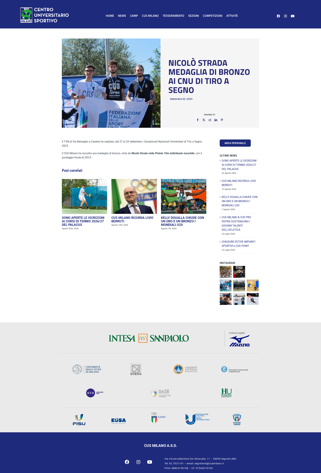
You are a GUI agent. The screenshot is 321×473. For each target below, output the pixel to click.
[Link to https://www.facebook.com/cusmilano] (278, 16)
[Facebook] (198, 120)
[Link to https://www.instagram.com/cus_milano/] (285, 16)
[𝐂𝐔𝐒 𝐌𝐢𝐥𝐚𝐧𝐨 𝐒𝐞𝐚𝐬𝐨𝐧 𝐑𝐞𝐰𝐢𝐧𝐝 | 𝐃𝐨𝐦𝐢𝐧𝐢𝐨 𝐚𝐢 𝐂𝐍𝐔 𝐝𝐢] (253, 285)
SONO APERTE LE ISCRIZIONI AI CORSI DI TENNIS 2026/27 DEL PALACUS (83, 221)
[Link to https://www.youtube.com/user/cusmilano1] (292, 16)
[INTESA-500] (148, 334)
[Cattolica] (185, 365)
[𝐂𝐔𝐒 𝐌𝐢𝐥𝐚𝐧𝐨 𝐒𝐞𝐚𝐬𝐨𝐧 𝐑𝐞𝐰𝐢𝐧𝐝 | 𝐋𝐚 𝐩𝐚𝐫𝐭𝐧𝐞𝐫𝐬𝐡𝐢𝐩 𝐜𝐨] (239, 299)
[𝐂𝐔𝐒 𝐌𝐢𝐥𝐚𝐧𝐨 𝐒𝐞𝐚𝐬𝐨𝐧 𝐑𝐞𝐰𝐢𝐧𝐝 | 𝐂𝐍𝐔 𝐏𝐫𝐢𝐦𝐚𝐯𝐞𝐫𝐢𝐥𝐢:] (226, 299)
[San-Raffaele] (160, 390)
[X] (204, 120)
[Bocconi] (234, 367)
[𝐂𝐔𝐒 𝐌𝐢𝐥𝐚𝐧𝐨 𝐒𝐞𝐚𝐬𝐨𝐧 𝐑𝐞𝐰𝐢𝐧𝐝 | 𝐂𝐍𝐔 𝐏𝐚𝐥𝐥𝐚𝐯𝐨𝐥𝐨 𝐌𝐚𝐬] (239, 272)
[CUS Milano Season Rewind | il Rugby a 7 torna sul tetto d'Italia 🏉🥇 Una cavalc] (239, 285)
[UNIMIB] (135, 364)
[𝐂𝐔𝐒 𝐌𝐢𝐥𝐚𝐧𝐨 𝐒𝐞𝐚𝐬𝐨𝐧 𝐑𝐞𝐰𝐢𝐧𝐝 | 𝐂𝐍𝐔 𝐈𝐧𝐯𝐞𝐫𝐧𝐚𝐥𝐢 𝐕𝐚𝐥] (253, 299)
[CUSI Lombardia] (237, 415)
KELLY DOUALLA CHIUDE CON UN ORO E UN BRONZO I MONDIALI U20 (182, 221)
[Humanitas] (226, 389)
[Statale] (87, 365)
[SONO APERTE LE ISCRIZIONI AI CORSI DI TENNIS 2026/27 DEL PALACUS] (84, 196)
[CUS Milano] (44, 8)
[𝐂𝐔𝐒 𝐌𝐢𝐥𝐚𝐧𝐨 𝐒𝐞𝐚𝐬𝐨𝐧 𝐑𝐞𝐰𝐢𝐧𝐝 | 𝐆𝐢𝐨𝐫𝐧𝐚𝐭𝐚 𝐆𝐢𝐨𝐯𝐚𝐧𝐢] (226, 285)
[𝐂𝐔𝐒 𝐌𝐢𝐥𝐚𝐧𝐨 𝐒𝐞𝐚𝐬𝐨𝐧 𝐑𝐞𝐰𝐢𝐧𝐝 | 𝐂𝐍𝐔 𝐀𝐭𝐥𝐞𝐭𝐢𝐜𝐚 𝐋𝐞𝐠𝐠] (226, 272)
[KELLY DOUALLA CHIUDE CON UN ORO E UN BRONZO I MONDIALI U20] (183, 196)
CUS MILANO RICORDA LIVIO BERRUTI (132, 219)
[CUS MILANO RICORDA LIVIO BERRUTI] (134, 196)
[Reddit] (210, 120)
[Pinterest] (222, 120)
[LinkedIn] (216, 120)
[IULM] (94, 389)
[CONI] (158, 413)
